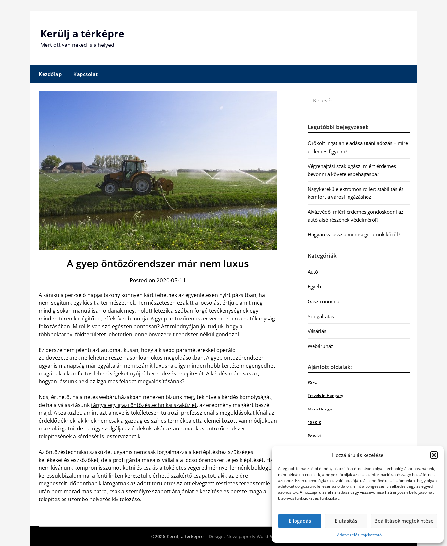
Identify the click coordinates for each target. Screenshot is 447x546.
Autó (313, 271)
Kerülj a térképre (82, 33)
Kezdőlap (50, 74)
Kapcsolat (85, 74)
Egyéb (314, 286)
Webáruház (320, 346)
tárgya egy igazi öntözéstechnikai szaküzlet (144, 405)
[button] (434, 455)
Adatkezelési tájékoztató (359, 534)
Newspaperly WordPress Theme (261, 536)
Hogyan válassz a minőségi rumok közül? (354, 234)
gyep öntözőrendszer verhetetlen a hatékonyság (215, 318)
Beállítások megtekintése (404, 521)
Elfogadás (300, 521)
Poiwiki (314, 436)
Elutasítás (346, 521)
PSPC (312, 382)
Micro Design (320, 409)
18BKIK (314, 422)
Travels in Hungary (325, 395)
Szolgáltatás (321, 316)
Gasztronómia (323, 301)
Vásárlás (317, 331)
